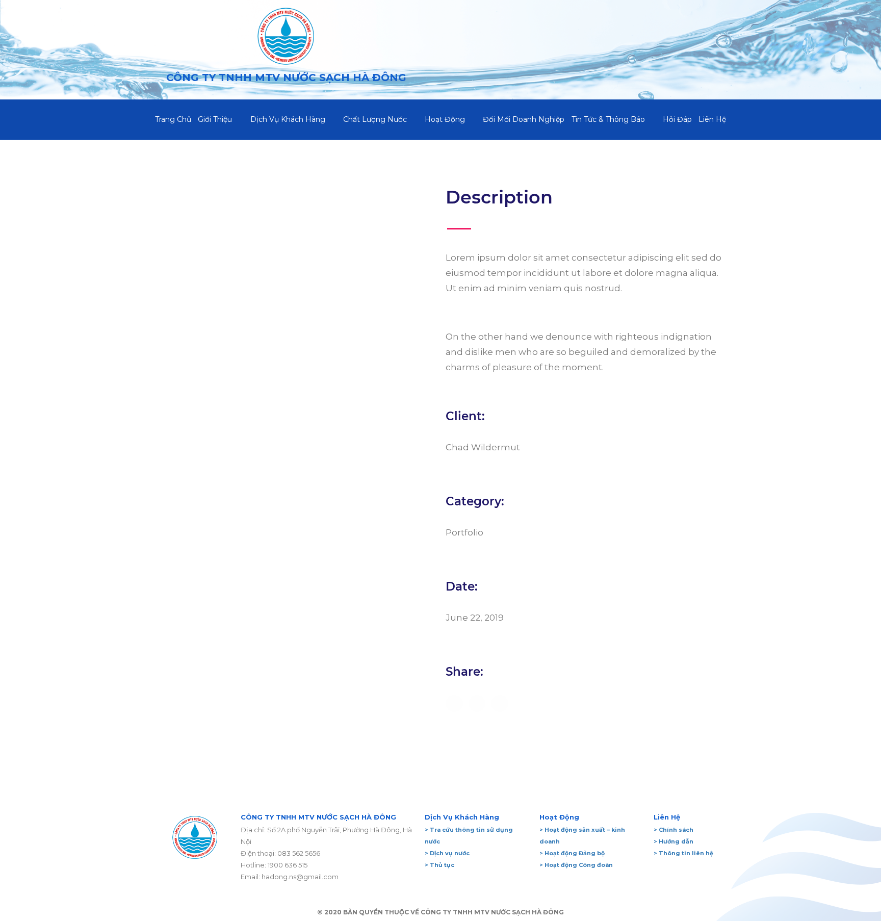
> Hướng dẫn (673, 841)
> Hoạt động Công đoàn (576, 864)
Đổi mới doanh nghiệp (523, 119)
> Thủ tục (439, 864)
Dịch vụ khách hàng (287, 119)
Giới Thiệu (215, 119)
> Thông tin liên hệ (683, 853)
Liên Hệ (712, 119)
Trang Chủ (173, 119)
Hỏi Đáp (677, 119)
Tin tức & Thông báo (608, 119)
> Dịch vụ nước (447, 853)
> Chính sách (673, 829)
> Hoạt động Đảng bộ (572, 853)
